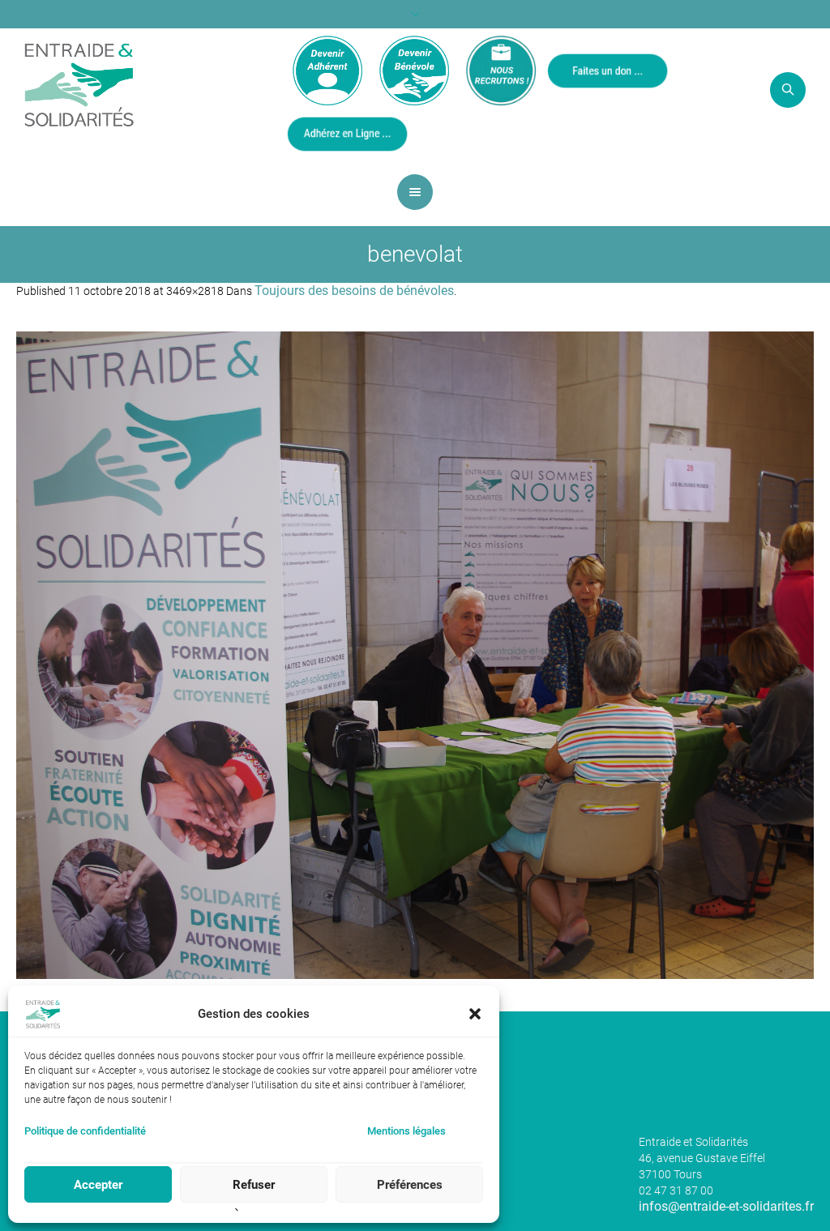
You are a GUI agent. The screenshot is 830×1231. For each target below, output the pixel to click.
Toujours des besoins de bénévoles (354, 290)
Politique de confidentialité (85, 1131)
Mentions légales (406, 1131)
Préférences (410, 1185)
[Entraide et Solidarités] (79, 83)
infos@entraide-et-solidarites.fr (726, 1206)
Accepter (98, 1185)
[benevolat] (415, 655)
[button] (475, 1014)
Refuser (254, 1185)
